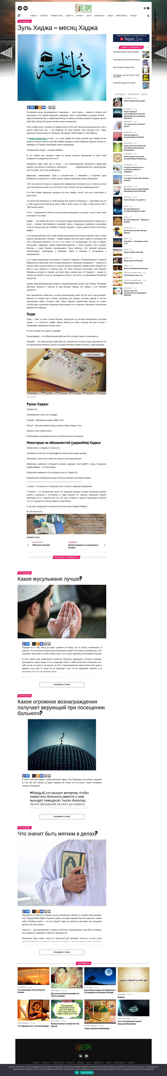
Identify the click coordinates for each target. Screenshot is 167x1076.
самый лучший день (38, 138)
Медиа (110, 16)
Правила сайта (57, 16)
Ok (77, 1072)
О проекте (44, 16)
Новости (69, 16)
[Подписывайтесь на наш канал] (131, 41)
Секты (89, 16)
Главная (33, 16)
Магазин (133, 16)
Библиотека (99, 16)
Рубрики (79, 16)
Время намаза (121, 16)
